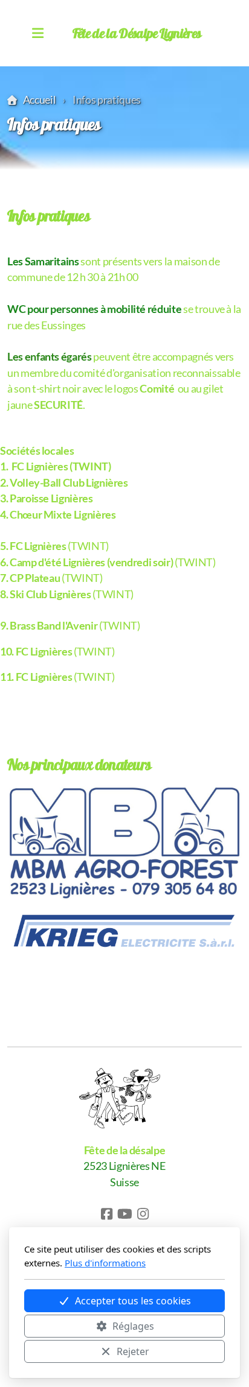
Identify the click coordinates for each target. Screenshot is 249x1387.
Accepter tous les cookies (133, 1300)
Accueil (39, 99)
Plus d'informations (105, 1263)
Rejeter (133, 1351)
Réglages (133, 1326)
